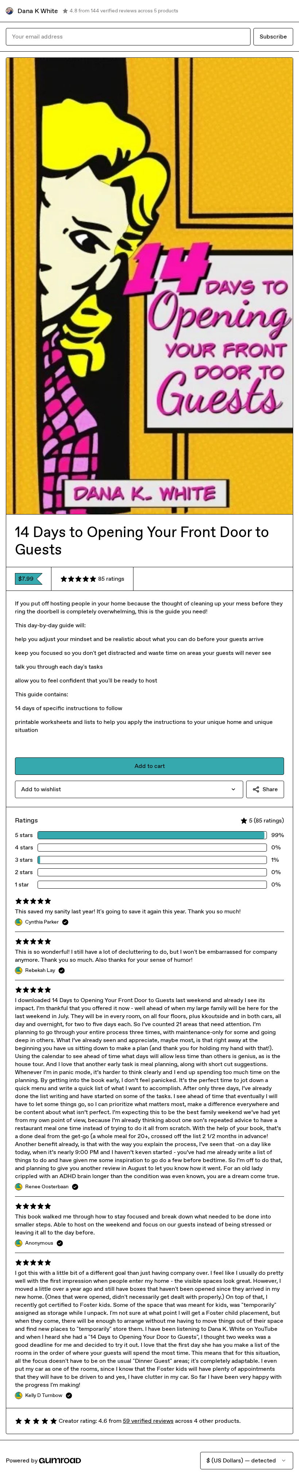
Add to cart (150, 765)
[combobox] (129, 789)
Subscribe (273, 36)
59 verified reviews (148, 1420)
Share (270, 789)
